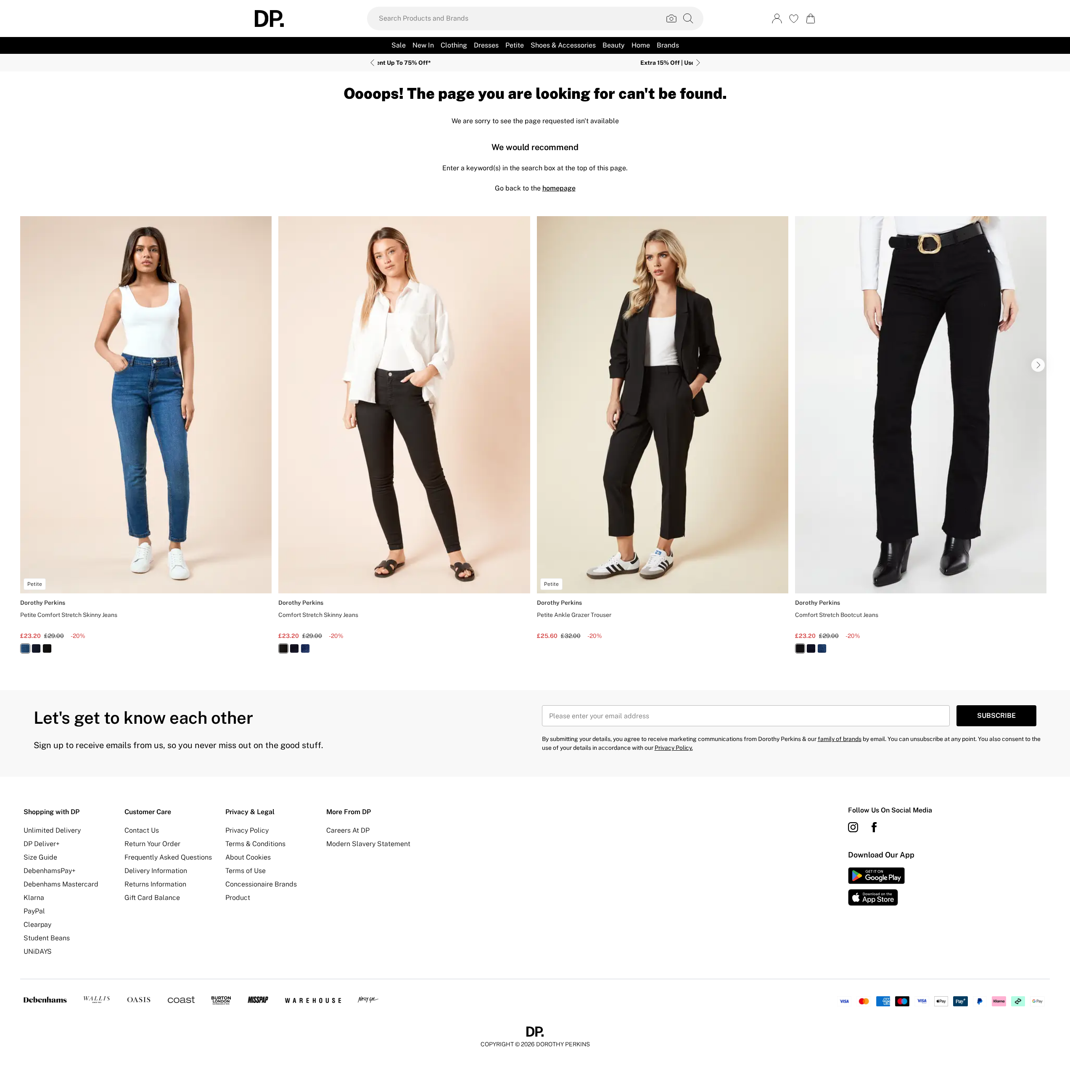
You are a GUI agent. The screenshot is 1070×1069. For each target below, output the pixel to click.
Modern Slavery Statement (368, 844)
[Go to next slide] (1038, 365)
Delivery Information (155, 871)
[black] (47, 648)
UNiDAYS (38, 951)
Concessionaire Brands (261, 884)
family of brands (839, 739)
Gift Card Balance (152, 898)
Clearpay (37, 925)
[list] (535, 439)
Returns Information (155, 884)
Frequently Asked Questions (168, 857)
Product (237, 898)
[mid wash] (25, 648)
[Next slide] (698, 62)
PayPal (34, 911)
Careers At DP (348, 830)
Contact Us (141, 830)
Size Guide (40, 857)
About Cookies (248, 857)
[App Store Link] (876, 886)
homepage (559, 188)
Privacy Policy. (674, 747)
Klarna (34, 898)
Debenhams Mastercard (61, 884)
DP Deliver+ (42, 844)
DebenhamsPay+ (50, 871)
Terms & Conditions (255, 844)
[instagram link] (853, 827)
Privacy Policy (247, 830)
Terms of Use (245, 871)
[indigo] (36, 648)
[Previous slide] (372, 62)
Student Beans (47, 938)
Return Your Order (152, 844)
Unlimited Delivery (52, 830)
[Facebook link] (874, 827)
